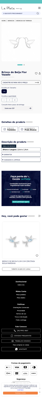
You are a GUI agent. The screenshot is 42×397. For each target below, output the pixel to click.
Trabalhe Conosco (23, 341)
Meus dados (21, 298)
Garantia (8, 154)
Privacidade (21, 311)
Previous (37, 217)
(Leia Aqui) (20, 390)
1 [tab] (20, 64)
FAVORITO (37, 256)
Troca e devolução (21, 317)
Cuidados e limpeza (12, 160)
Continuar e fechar (20, 393)
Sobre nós (21, 285)
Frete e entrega (21, 320)
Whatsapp (23, 349)
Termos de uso (21, 314)
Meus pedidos (21, 295)
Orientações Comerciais (21, 307)
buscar (38, 13)
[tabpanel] (21, 42)
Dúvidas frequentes (22, 336)
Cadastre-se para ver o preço (15, 82)
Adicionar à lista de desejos (36, 73)
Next (39, 216)
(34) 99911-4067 (22, 331)
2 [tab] (24, 64)
